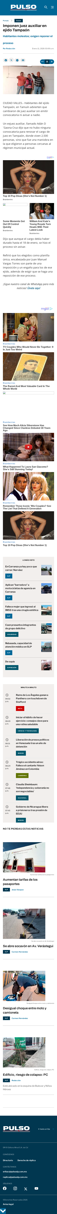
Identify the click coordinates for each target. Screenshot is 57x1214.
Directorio (8, 1160)
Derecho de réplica (27, 1160)
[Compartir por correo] (23, 60)
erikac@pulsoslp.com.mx (15, 1171)
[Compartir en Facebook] (5, 60)
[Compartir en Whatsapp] (17, 60)
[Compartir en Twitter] (11, 60)
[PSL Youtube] (36, 1189)
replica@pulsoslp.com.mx (15, 1177)
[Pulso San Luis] (23, 7)
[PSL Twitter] (26, 1189)
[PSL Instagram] (15, 1189)
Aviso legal (8, 1204)
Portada (6, 20)
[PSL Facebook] (4, 1189)
